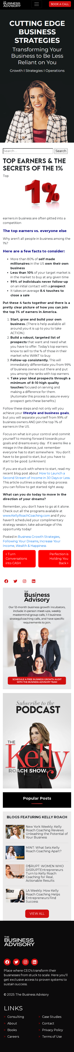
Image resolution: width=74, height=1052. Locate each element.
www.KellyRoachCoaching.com (26, 515)
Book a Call (60, 4)
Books (12, 1030)
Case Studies (51, 1017)
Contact (48, 1023)
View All (37, 913)
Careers (13, 1036)
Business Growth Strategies (38, 537)
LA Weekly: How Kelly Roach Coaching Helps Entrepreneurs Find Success (43, 896)
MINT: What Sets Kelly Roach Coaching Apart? (43, 849)
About (12, 1023)
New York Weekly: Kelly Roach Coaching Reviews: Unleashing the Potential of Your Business (47, 832)
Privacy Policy (52, 1030)
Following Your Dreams (20, 541)
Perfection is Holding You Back (59, 558)
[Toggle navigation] (36, 4)
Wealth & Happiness (31, 546)
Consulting (15, 1017)
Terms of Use (52, 1036)
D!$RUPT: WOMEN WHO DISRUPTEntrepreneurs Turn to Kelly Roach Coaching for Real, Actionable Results (45, 873)
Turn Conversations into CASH (16, 558)
